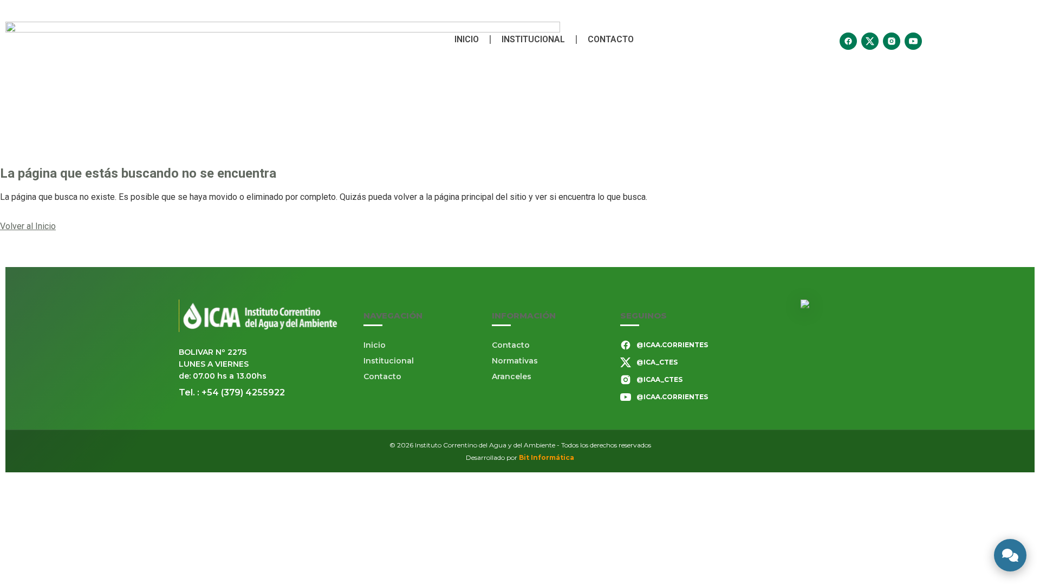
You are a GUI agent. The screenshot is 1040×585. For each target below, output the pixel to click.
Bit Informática (546, 457)
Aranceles (511, 376)
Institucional (533, 39)
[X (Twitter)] (870, 41)
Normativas (515, 361)
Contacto (611, 39)
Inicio (466, 39)
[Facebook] (848, 41)
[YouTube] (913, 41)
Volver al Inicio (28, 226)
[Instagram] (891, 41)
